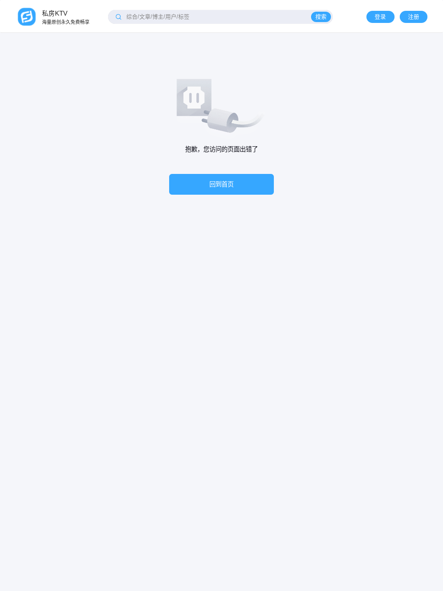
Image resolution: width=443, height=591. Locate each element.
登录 (380, 16)
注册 (413, 16)
